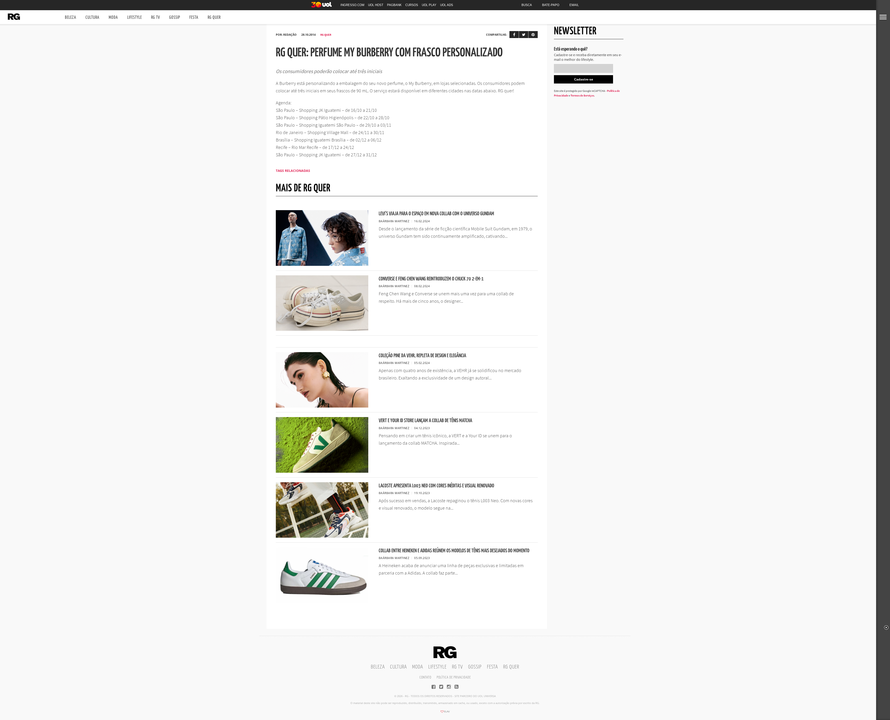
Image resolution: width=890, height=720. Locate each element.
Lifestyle (134, 17)
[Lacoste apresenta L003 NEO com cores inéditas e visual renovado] (322, 536)
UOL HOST (375, 5)
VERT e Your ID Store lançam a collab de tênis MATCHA (425, 420)
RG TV (155, 17)
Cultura (92, 17)
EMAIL (574, 5)
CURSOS (411, 5)
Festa (193, 17)
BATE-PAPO (550, 5)
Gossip (174, 17)
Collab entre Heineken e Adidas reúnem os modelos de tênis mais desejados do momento (454, 550)
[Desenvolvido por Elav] (445, 713)
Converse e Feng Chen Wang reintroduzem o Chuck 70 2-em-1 (431, 279)
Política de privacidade (454, 677)
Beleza (70, 17)
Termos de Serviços (582, 95)
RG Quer (214, 17)
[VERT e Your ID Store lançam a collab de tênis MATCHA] (322, 471)
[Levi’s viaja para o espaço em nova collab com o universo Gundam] (322, 264)
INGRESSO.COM (352, 5)
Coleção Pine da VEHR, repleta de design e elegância (422, 355)
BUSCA (526, 5)
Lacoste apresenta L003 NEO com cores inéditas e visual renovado (436, 486)
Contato (425, 677)
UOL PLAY (429, 5)
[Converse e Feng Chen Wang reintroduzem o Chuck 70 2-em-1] (322, 329)
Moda (113, 17)
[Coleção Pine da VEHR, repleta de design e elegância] (322, 406)
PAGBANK (394, 5)
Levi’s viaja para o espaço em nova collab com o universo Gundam (436, 213)
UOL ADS (446, 5)
